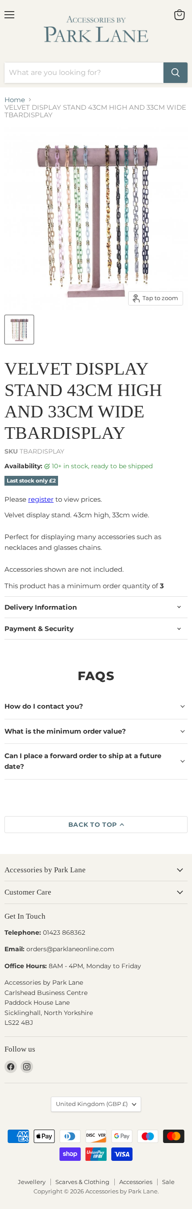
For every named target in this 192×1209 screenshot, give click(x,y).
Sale (168, 1181)
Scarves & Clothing (82, 1181)
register (41, 499)
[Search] (175, 72)
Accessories (135, 1181)
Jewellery (32, 1181)
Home (14, 99)
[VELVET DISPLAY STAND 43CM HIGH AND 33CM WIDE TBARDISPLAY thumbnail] (19, 329)
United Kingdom (92, 1103)
